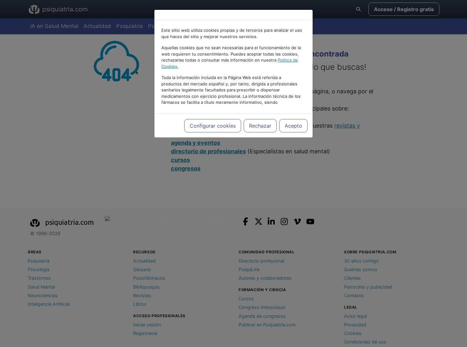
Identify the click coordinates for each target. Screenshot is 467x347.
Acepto (293, 126)
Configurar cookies (213, 126)
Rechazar (260, 126)
